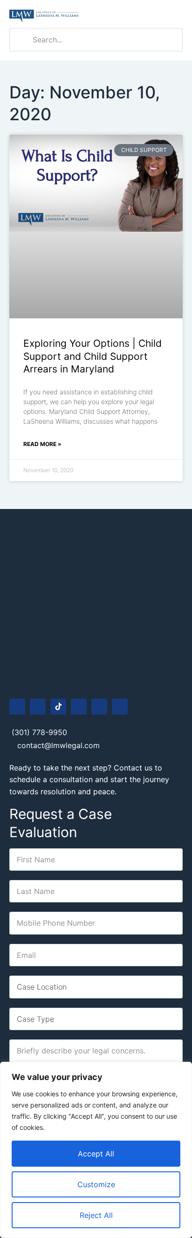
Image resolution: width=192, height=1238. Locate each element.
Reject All (96, 1215)
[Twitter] (120, 707)
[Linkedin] (99, 707)
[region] (96, 1150)
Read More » (42, 443)
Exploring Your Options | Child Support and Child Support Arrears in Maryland (92, 356)
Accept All (96, 1153)
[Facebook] (17, 707)
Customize (96, 1184)
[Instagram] (38, 707)
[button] (176, 14)
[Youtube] (79, 707)
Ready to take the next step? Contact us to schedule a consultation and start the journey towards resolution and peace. (89, 779)
